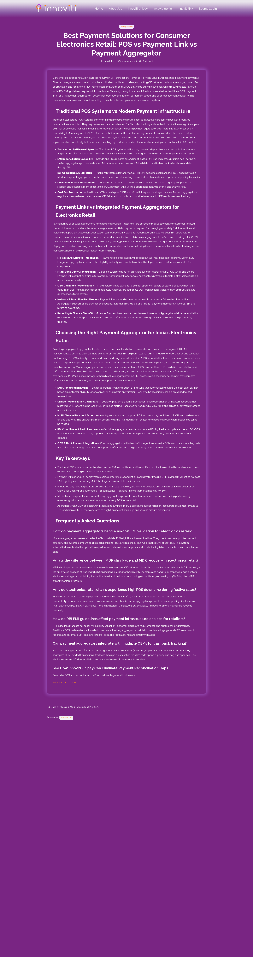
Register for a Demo (64, 682)
